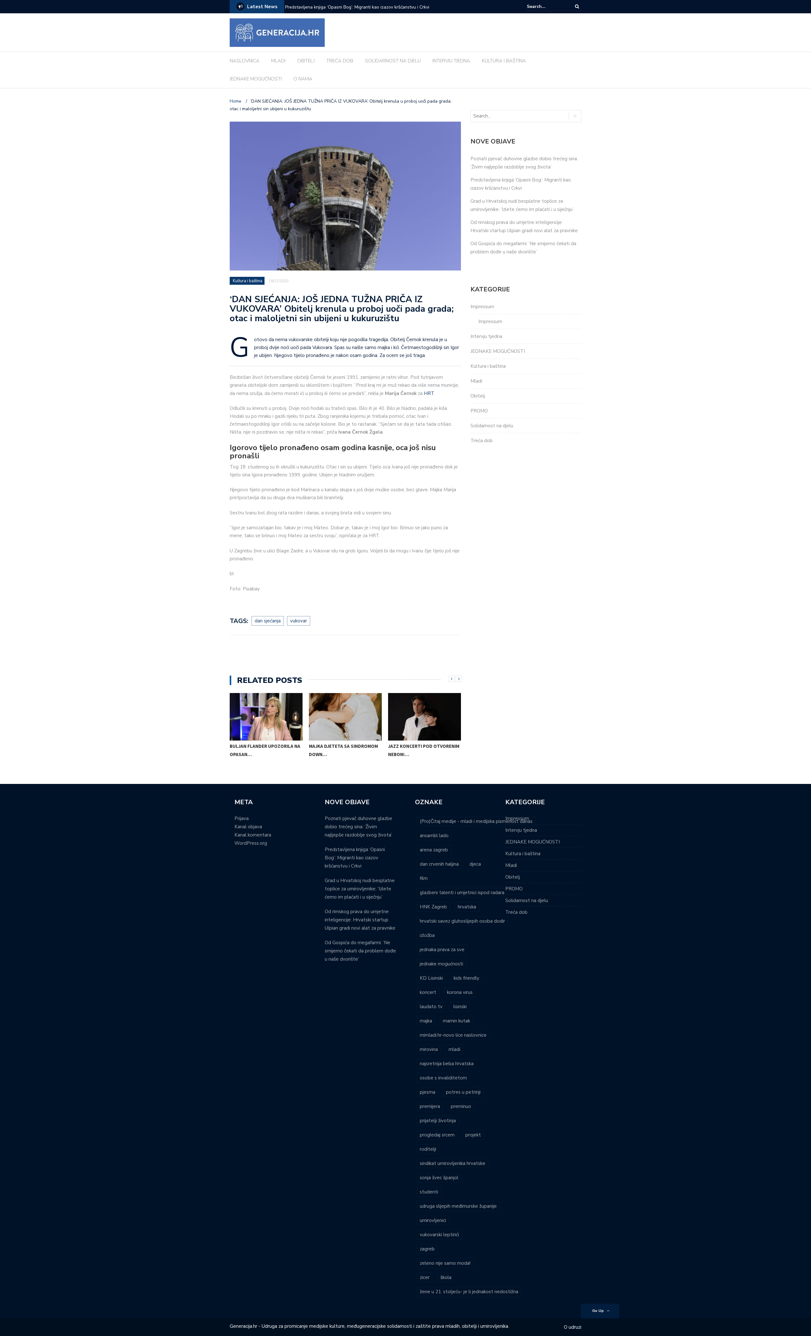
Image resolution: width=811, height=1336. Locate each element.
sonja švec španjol (439, 1177)
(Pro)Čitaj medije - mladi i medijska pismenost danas (476, 821)
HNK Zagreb (433, 907)
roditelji (428, 1149)
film (424, 878)
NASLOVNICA (244, 61)
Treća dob (481, 440)
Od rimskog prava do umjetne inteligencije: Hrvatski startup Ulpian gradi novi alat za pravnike (360, 919)
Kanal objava (248, 827)
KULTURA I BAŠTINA (504, 61)
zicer (425, 1277)
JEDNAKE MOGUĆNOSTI (256, 79)
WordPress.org (250, 843)
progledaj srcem (437, 1135)
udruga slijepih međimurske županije (458, 1206)
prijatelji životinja (438, 1120)
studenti (429, 1192)
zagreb (427, 1249)
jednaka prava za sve (442, 949)
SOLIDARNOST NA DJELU (393, 61)
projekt (473, 1135)
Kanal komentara (252, 835)
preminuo (461, 1106)
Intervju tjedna (486, 336)
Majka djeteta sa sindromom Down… (343, 750)
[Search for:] (546, 6)
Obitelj (477, 396)
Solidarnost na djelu (491, 426)
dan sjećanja (268, 621)
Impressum (482, 306)
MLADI (278, 61)
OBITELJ (306, 61)
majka (426, 1021)
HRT (429, 393)
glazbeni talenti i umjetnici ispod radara (462, 892)
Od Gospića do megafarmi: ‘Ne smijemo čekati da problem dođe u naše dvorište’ (360, 950)
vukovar (298, 621)
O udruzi (572, 1327)
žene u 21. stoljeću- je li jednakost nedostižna (469, 1291)
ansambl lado (434, 835)
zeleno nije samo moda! (445, 1263)
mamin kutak (456, 1021)
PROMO (479, 411)
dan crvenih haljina (439, 864)
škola (445, 1277)
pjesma (427, 1092)
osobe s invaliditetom (443, 1078)
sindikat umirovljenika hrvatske (452, 1163)
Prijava (241, 818)
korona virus (460, 992)
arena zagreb (434, 850)
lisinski (460, 1006)
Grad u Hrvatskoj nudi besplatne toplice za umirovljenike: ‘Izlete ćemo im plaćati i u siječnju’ (360, 888)
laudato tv (431, 1006)
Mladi (476, 381)
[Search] (577, 6)
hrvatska (467, 907)
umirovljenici (433, 1220)
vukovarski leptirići (439, 1234)
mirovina (429, 1049)
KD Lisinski (431, 978)
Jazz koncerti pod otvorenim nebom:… (423, 750)
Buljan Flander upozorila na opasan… (265, 750)
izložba (427, 935)
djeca (475, 864)
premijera (430, 1106)
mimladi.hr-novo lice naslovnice (453, 1035)
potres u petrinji (463, 1092)
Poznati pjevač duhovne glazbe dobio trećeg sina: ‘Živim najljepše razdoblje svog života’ (358, 826)
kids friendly (466, 978)
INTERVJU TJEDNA (451, 61)
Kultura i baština (247, 281)
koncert (428, 992)
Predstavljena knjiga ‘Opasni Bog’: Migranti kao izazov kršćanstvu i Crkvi (357, 7)
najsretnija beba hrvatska (447, 1063)
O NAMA (302, 79)
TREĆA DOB (339, 61)
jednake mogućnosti (441, 964)
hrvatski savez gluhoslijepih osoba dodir (462, 921)
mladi (454, 1049)
